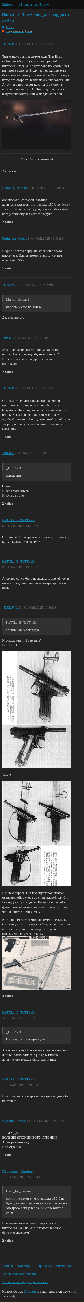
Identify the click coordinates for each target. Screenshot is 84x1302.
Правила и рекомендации (56, 1266)
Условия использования (19, 1274)
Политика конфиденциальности (25, 1282)
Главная (8, 1266)
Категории (25, 1266)
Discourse (31, 1291)
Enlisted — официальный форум (25, 4)
